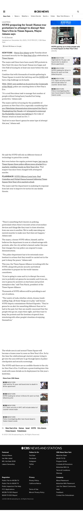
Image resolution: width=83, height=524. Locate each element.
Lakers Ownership (8, 464)
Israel (28, 428)
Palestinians (21, 431)
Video (53, 16)
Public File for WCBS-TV (10, 480)
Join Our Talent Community (66, 486)
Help (58, 489)
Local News (6, 22)
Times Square (7, 58)
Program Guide (61, 461)
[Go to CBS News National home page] (41, 12)
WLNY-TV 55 (60, 458)
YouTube (32, 455)
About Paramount (62, 480)
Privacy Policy (34, 480)
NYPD (42, 77)
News (17, 16)
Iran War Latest (7, 458)
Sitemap (59, 473)
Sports (45, 16)
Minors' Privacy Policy (36, 492)
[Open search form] (78, 11)
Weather (25, 16)
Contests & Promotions (64, 464)
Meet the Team (61, 455)
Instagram (32, 461)
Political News (7, 455)
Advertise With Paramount (65, 483)
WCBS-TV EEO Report (10, 492)
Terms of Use (33, 489)
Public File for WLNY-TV (10, 483)
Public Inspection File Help (11, 486)
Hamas (21, 428)
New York (6, 16)
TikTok (31, 464)
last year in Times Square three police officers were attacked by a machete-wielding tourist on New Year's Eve (25, 164)
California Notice (35, 483)
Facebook (32, 458)
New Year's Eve (30, 55)
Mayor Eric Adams (21, 53)
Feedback (59, 492)
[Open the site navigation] (16, 11)
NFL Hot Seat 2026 (8, 461)
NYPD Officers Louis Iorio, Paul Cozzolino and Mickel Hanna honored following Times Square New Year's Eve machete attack (24, 179)
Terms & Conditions (63, 470)
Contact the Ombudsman (65, 495)
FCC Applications (8, 489)
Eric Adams (42, 428)
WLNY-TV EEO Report (9, 495)
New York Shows (63, 16)
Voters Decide (36, 16)
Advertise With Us (62, 467)
